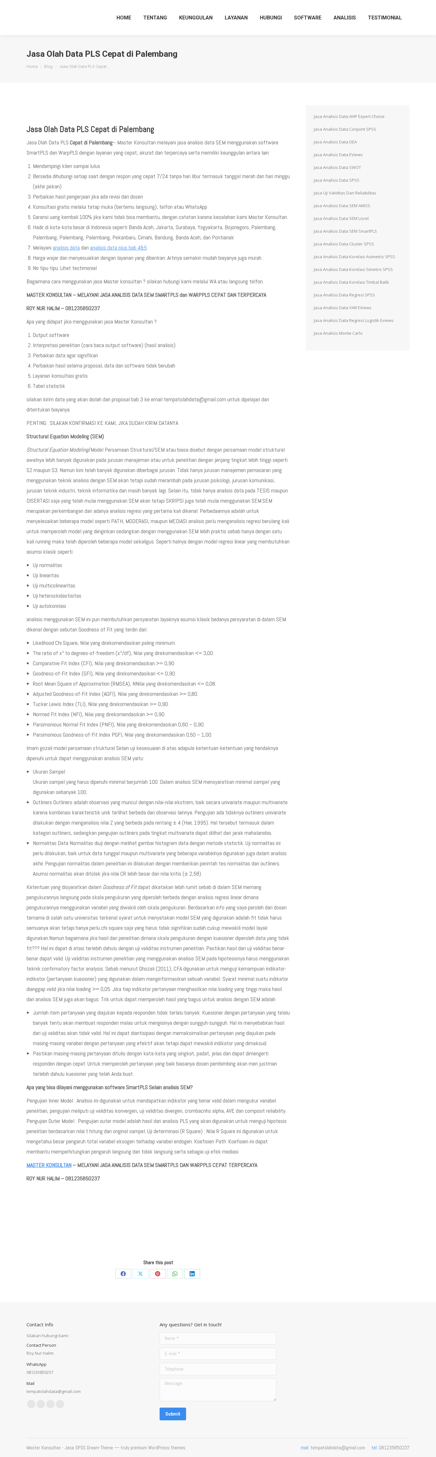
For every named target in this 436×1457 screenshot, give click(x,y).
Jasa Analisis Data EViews (338, 154)
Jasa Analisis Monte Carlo (338, 333)
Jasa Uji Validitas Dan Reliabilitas (345, 193)
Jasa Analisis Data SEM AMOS (342, 205)
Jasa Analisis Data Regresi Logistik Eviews (354, 320)
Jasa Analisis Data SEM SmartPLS (345, 231)
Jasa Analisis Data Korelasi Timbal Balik (351, 282)
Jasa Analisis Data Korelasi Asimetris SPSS (354, 256)
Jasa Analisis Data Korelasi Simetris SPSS (353, 269)
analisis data (66, 247)
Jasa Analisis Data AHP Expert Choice (349, 116)
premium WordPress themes (158, 1447)
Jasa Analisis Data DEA (335, 142)
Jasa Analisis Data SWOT (337, 167)
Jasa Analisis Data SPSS (336, 180)
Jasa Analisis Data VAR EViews (343, 307)
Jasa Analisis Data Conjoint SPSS (345, 129)
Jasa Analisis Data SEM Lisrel (341, 218)
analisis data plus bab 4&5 (118, 247)
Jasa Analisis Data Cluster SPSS (344, 244)
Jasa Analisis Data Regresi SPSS (344, 295)
